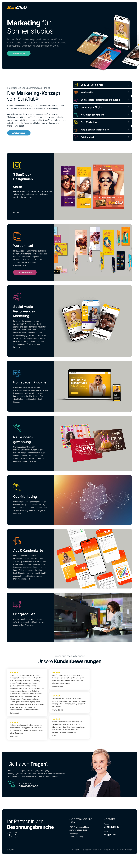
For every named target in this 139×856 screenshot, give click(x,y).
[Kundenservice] (12, 785)
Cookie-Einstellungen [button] (124, 850)
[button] (56, 250)
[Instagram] (15, 834)
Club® (10, 850)
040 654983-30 (28, 786)
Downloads (75, 850)
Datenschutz (86, 850)
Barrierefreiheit (109, 850)
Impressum (97, 850)
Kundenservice (25, 783)
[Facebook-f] (9, 834)
